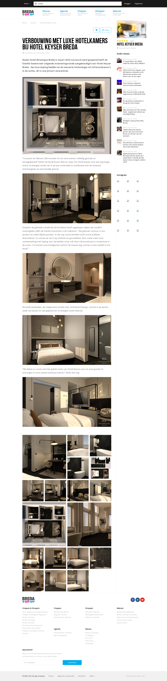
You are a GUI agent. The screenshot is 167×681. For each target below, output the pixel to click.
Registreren (139, 4)
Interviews (89, 641)
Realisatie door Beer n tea (135, 676)
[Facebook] (133, 600)
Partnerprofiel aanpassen (32, 625)
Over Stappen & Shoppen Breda (34, 612)
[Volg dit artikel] (96, 30)
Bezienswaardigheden (125, 612)
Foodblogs (89, 635)
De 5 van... (89, 638)
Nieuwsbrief (27, 649)
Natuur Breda (122, 623)
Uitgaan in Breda (60, 614)
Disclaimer (81, 676)
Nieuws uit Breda (92, 633)
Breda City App (28, 617)
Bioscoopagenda (60, 635)
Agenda (57, 629)
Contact (25, 633)
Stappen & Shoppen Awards (33, 631)
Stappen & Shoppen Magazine (34, 614)
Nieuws (88, 629)
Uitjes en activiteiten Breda (127, 617)
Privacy (51, 676)
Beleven (120, 608)
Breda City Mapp (28, 620)
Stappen (57, 608)
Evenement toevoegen (31, 628)
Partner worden (28, 623)
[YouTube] (142, 600)
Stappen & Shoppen (30, 608)
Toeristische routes (124, 620)
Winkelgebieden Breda (94, 614)
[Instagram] (137, 600)
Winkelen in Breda (92, 612)
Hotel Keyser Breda (130, 44)
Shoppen (89, 608)
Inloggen (127, 4)
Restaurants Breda (61, 612)
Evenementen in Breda (63, 633)
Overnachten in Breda (62, 617)
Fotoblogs (89, 643)
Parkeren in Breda (92, 617)
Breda (26, 4)
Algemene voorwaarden (65, 676)
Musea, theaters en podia (127, 614)
